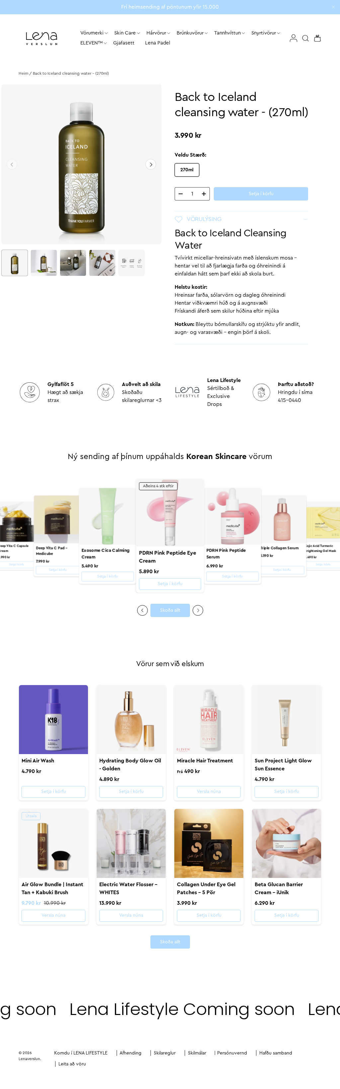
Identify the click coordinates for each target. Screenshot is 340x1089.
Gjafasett (123, 42)
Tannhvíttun (227, 33)
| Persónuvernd (230, 1053)
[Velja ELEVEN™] (105, 43)
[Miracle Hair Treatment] (208, 719)
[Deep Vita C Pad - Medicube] (58, 519)
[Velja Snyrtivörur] (278, 33)
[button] (315, 38)
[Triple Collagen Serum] (282, 519)
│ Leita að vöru (70, 1064)
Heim (23, 73)
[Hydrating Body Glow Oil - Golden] (131, 719)
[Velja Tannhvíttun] (243, 33)
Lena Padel (157, 42)
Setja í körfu (261, 194)
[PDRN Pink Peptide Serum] (232, 516)
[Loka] (333, 7)
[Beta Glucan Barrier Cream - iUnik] (286, 843)
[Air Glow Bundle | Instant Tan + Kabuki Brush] (53, 843)
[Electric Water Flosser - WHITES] (131, 843)
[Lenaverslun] (41, 38)
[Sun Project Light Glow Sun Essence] (286, 719)
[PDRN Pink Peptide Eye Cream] (170, 512)
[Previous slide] (142, 610)
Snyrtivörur (263, 33)
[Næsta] (150, 164)
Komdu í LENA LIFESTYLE (81, 1053)
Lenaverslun (29, 1059)
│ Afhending (128, 1053)
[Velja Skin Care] (138, 33)
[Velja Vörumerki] (106, 33)
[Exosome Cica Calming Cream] (107, 516)
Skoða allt (170, 610)
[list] (81, 164)
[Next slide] (198, 610)
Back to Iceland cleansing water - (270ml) (71, 73)
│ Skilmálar (195, 1053)
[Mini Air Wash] (53, 719)
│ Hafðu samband (273, 1053)
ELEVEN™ (91, 42)
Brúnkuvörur (190, 33)
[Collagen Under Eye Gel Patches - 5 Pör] (208, 843)
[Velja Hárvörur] (168, 33)
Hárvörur (156, 33)
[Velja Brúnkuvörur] (206, 33)
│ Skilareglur (162, 1053)
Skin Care (125, 33)
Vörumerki (92, 33)
